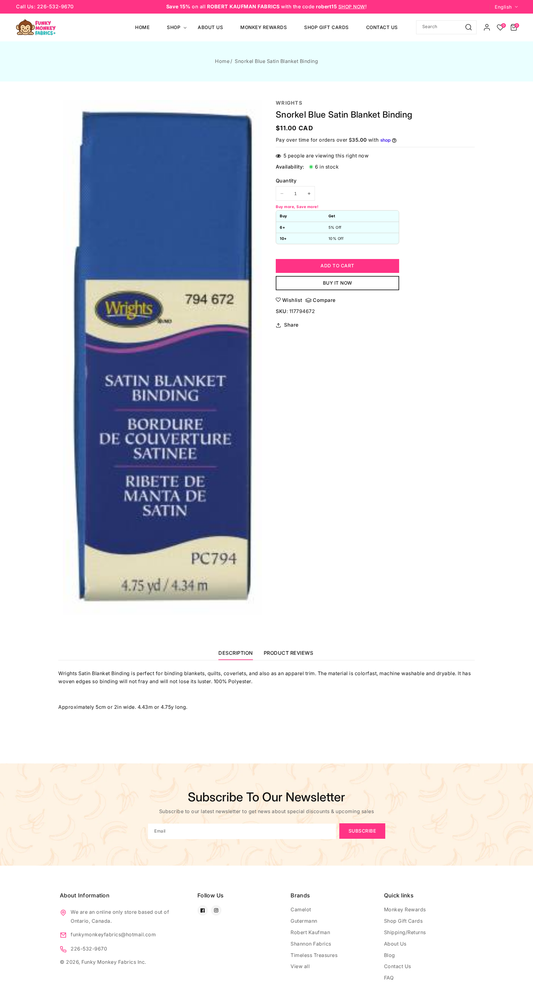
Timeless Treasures (314, 955)
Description (235, 653)
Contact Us (397, 966)
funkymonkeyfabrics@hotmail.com (113, 934)
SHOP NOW (351, 7)
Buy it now (337, 283)
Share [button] (291, 325)
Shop (173, 27)
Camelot (301, 909)
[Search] (468, 27)
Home (222, 61)
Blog (389, 955)
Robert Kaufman (310, 932)
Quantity (286, 181)
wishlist (292, 300)
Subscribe (362, 831)
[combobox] (446, 27)
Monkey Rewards (405, 909)
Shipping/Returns (405, 932)
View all (300, 966)
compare (324, 300)
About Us (395, 944)
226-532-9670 (89, 949)
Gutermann (304, 921)
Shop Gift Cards (403, 921)
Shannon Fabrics (311, 944)
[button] (513, 27)
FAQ (389, 978)
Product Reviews (288, 653)
